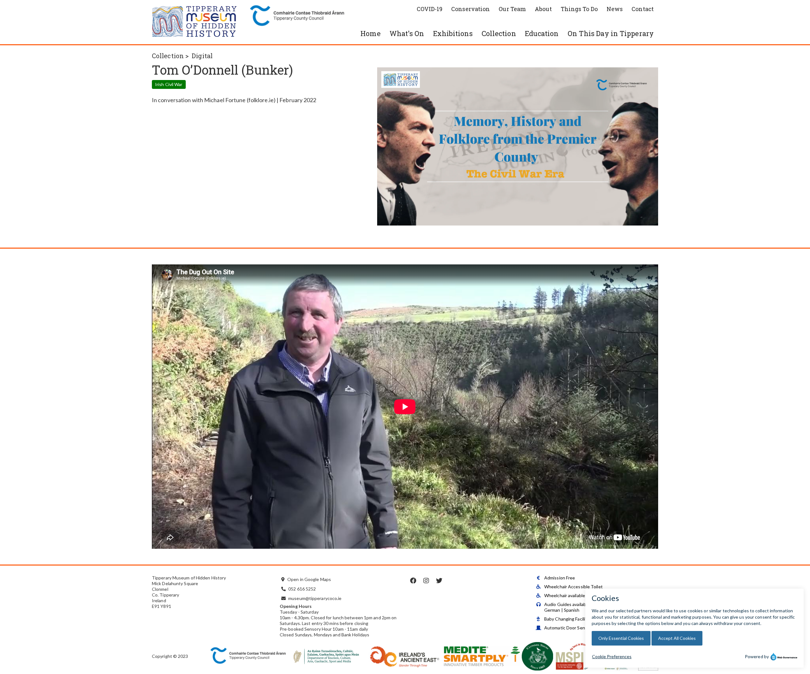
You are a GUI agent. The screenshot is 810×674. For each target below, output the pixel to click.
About (543, 9)
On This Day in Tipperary (611, 33)
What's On (406, 33)
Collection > (170, 56)
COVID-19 (429, 9)
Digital (202, 56)
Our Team (512, 9)
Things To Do (579, 9)
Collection (499, 33)
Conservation (470, 9)
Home (370, 33)
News (615, 9)
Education (542, 33)
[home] (199, 22)
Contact (643, 9)
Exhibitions (453, 33)
